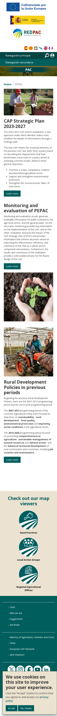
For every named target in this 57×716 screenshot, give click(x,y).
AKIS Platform (17, 654)
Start (12, 607)
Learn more (12, 193)
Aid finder (15, 624)
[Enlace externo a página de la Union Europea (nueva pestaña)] (28, 8)
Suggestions (16, 618)
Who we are (16, 613)
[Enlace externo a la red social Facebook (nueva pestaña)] (29, 669)
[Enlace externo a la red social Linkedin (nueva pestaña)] (46, 669)
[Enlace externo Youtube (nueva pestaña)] (38, 669)
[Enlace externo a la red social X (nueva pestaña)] (12, 669)
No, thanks (26, 708)
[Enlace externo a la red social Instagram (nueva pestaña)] (20, 669)
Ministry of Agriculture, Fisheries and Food (32, 637)
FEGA (12, 643)
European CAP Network (22, 648)
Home (7, 84)
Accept (11, 708)
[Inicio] (28, 34)
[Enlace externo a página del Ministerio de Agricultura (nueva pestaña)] (28, 21)
